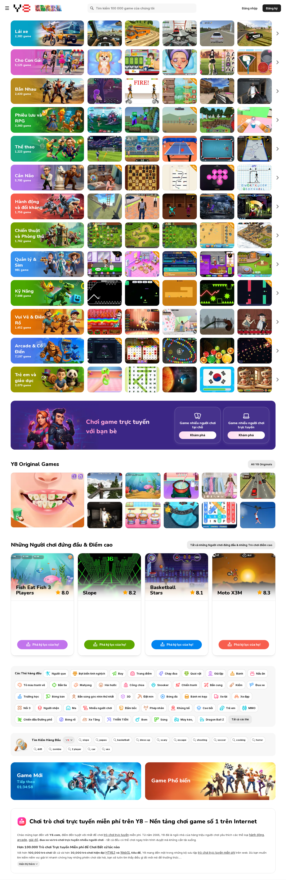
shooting (202, 739)
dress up (145, 739)
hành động (256, 835)
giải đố (33, 840)
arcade (22, 840)
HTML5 (110, 852)
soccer (222, 739)
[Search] (92, 8)
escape (182, 739)
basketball (123, 739)
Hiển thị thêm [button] (27, 864)
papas (103, 739)
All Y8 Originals (261, 464)
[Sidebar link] (7, 8)
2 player (76, 749)
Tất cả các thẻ (240, 719)
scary (164, 739)
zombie (57, 749)
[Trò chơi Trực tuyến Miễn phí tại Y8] (22, 8)
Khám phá (197, 435)
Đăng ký (272, 8)
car (93, 749)
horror (259, 739)
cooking (240, 739)
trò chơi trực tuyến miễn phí (216, 852)
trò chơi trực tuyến (116, 835)
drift (39, 749)
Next (277, 33)
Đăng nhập (250, 8)
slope (85, 739)
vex (108, 749)
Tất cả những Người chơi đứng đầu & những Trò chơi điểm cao (231, 545)
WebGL (125, 852)
